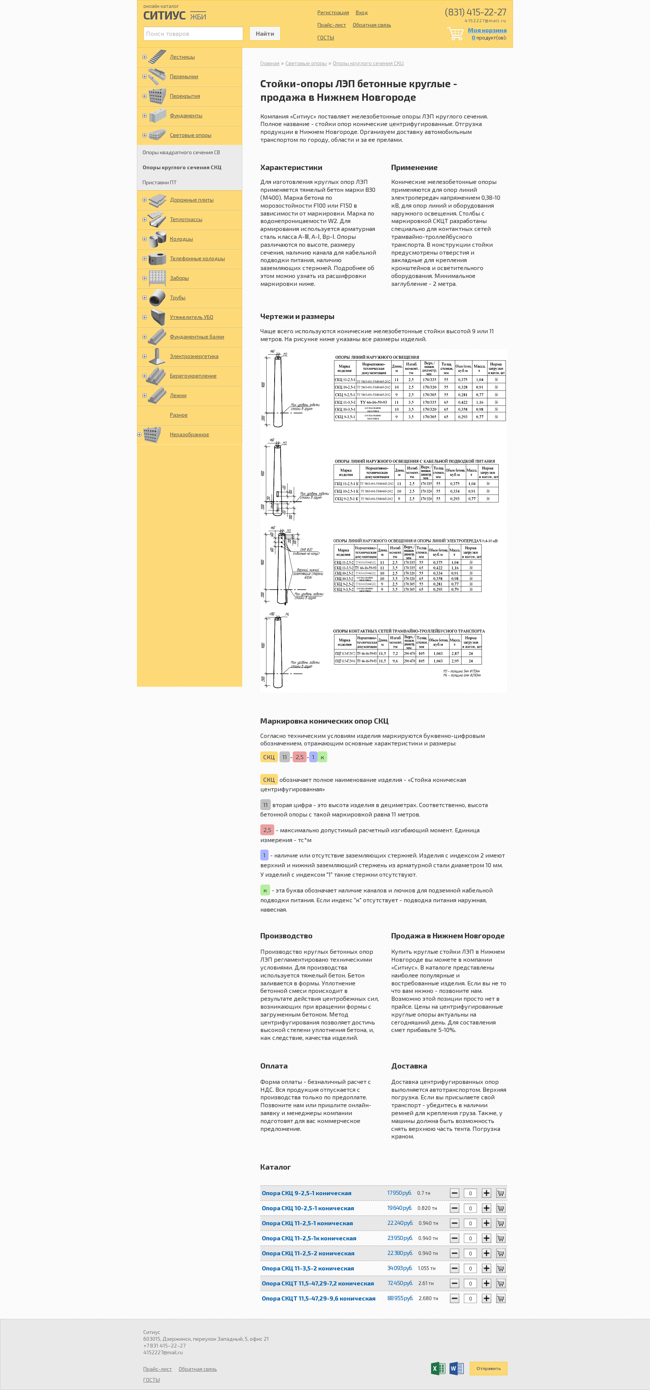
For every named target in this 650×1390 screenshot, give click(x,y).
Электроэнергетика (194, 356)
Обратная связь (372, 24)
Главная (269, 63)
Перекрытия (185, 96)
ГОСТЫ (325, 37)
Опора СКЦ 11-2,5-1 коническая (307, 1222)
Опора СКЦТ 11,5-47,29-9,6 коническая (318, 1298)
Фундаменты (186, 115)
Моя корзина (487, 29)
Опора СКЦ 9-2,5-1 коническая (306, 1192)
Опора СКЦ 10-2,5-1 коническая (308, 1207)
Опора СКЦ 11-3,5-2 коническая (308, 1268)
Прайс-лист (331, 24)
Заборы (179, 278)
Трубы (177, 297)
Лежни (178, 395)
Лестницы (182, 56)
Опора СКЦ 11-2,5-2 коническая (308, 1252)
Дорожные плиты (192, 199)
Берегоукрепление (193, 375)
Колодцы (181, 238)
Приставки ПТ (160, 182)
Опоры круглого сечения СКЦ (182, 167)
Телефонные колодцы (197, 258)
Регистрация (333, 12)
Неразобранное (189, 434)
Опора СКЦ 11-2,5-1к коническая (309, 1237)
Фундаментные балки (197, 336)
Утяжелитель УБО (191, 317)
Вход (362, 12)
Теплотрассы (186, 219)
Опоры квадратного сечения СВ (181, 152)
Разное (179, 414)
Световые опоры (190, 135)
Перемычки (184, 76)
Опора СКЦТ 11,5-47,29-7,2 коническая (318, 1283)
